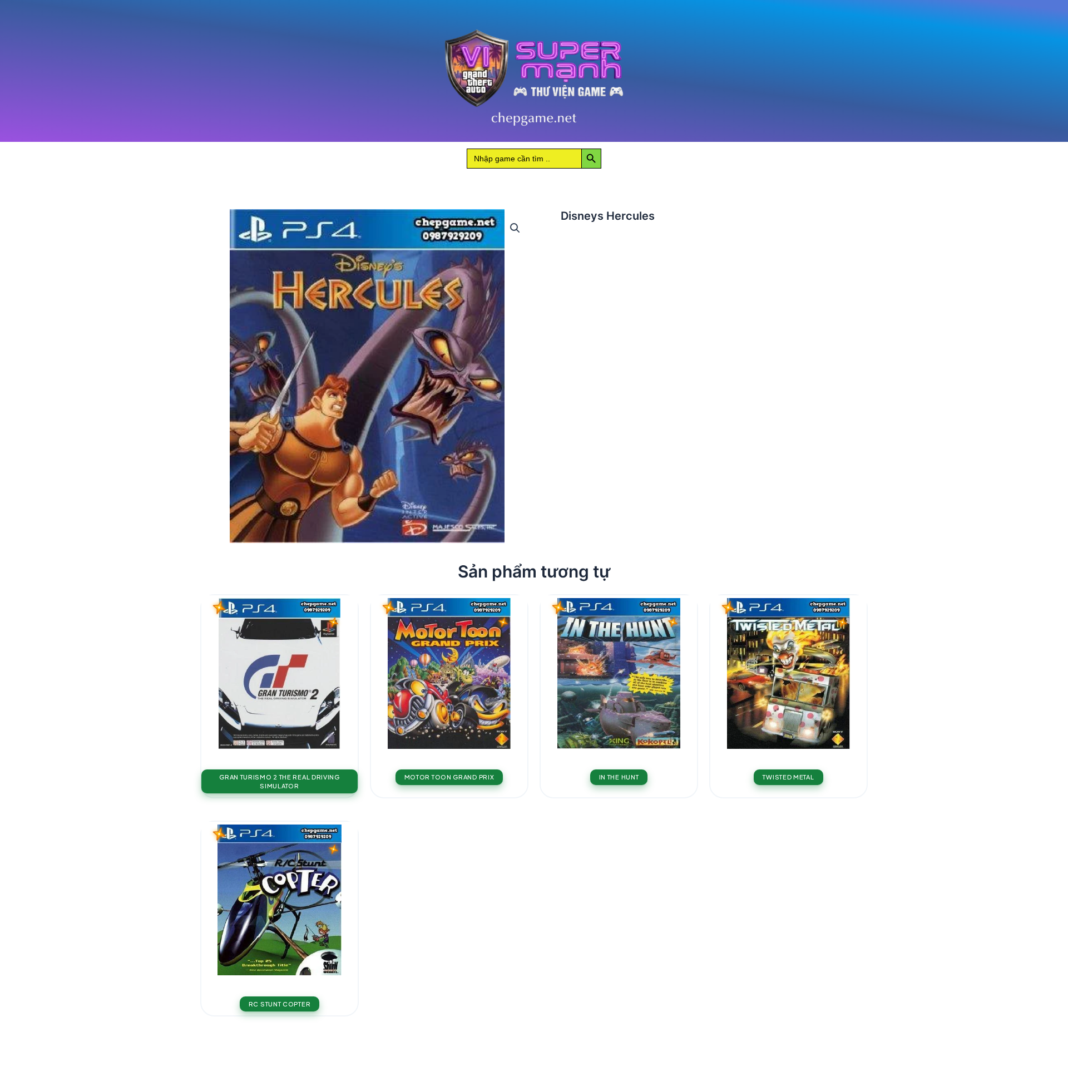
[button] (515, 228)
